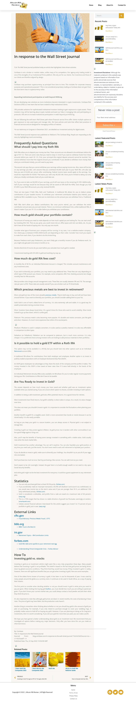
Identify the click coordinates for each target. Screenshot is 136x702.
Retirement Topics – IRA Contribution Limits (33, 535)
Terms (107, 131)
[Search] (121, 15)
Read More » (109, 31)
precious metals (50, 295)
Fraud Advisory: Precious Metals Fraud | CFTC (34, 519)
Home (91, 5)
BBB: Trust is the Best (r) (27, 527)
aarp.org (22, 496)
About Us (109, 5)
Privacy (113, 131)
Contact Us (122, 5)
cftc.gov (19, 515)
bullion (48, 589)
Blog (99, 5)
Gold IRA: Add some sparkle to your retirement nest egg (38, 544)
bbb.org (19, 524)
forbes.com (60, 484)
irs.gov (18, 532)
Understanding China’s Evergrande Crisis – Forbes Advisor (38, 549)
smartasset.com (24, 501)
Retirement (18, 351)
